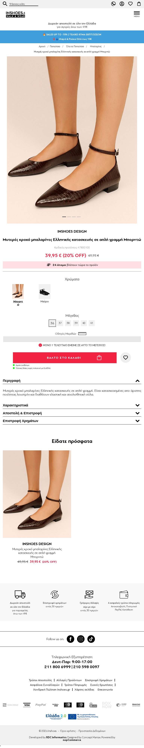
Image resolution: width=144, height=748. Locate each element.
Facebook (70, 639)
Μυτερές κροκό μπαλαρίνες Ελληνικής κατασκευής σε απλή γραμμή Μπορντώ (37, 553)
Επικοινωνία (105, 689)
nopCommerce (72, 740)
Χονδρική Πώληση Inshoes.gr (51, 689)
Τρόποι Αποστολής (40, 680)
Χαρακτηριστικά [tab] (15, 405)
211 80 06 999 (113, 4)
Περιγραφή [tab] (11, 381)
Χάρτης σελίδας (84, 689)
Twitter (81, 639)
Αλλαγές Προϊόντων (69, 680)
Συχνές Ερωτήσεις (101, 685)
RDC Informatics (56, 737)
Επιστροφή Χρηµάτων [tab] (20, 421)
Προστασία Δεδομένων (92, 731)
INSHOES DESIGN (72, 231)
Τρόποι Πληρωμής (75, 685)
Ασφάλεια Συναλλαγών (45, 685)
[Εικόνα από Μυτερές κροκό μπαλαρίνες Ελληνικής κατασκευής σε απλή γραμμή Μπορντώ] (72, 140)
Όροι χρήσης (68, 731)
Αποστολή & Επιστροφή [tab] (22, 413)
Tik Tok (91, 639)
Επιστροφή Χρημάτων (98, 680)
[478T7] (37, 494)
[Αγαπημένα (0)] (130, 4)
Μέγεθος (72, 316)
